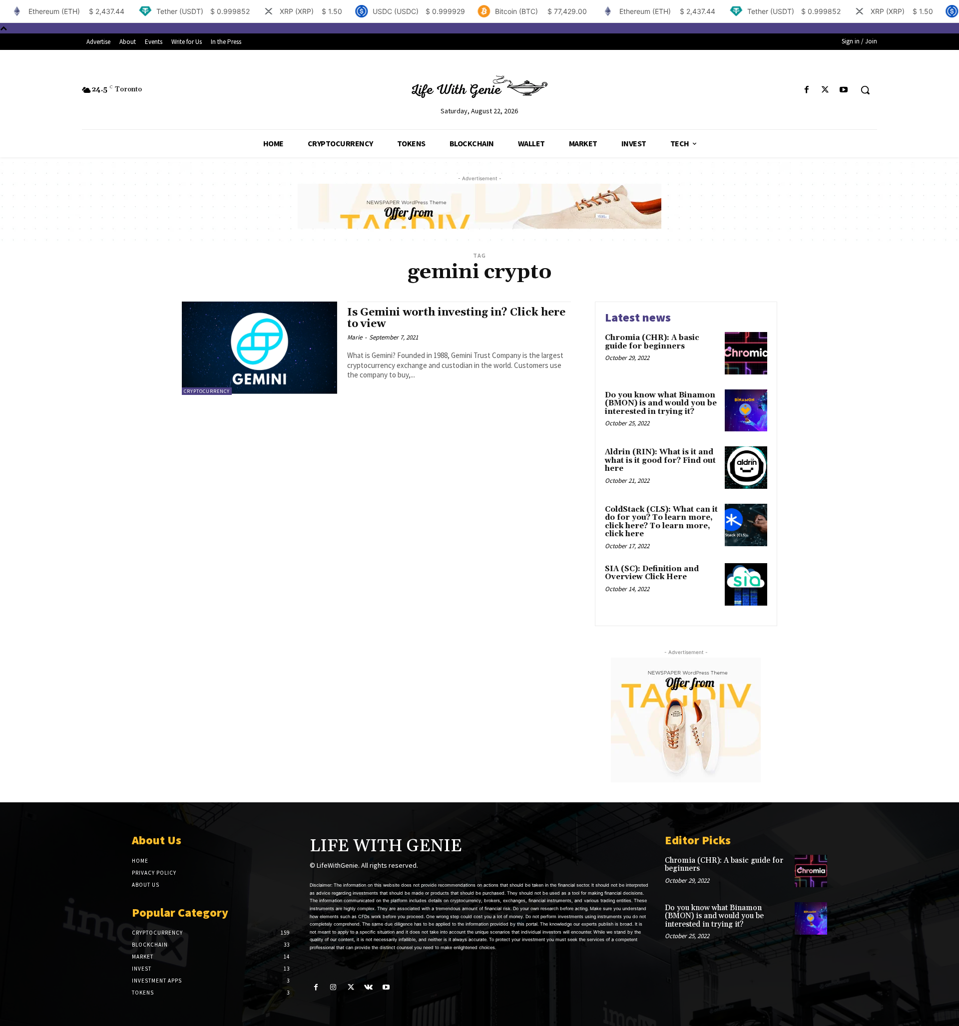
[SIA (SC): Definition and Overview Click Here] (746, 584)
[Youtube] (844, 90)
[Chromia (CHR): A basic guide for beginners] (746, 353)
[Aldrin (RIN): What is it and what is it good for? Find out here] (746, 467)
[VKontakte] (368, 987)
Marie (354, 337)
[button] (865, 90)
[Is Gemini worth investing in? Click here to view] (259, 348)
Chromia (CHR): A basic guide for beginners (652, 342)
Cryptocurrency (207, 391)
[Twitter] (825, 90)
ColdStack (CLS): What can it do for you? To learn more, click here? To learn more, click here (661, 522)
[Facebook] (806, 90)
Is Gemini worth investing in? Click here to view (456, 318)
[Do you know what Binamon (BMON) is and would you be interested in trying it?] (746, 410)
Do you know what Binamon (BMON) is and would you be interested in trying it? (661, 403)
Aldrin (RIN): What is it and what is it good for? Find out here (660, 460)
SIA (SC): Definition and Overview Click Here (652, 573)
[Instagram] (333, 987)
